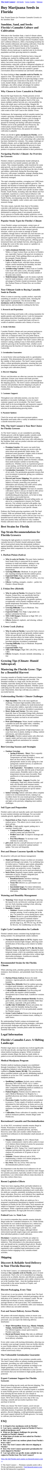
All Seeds (20, 2)
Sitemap (39, 2)
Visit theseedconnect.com (33, 1467)
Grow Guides (30, 2)
